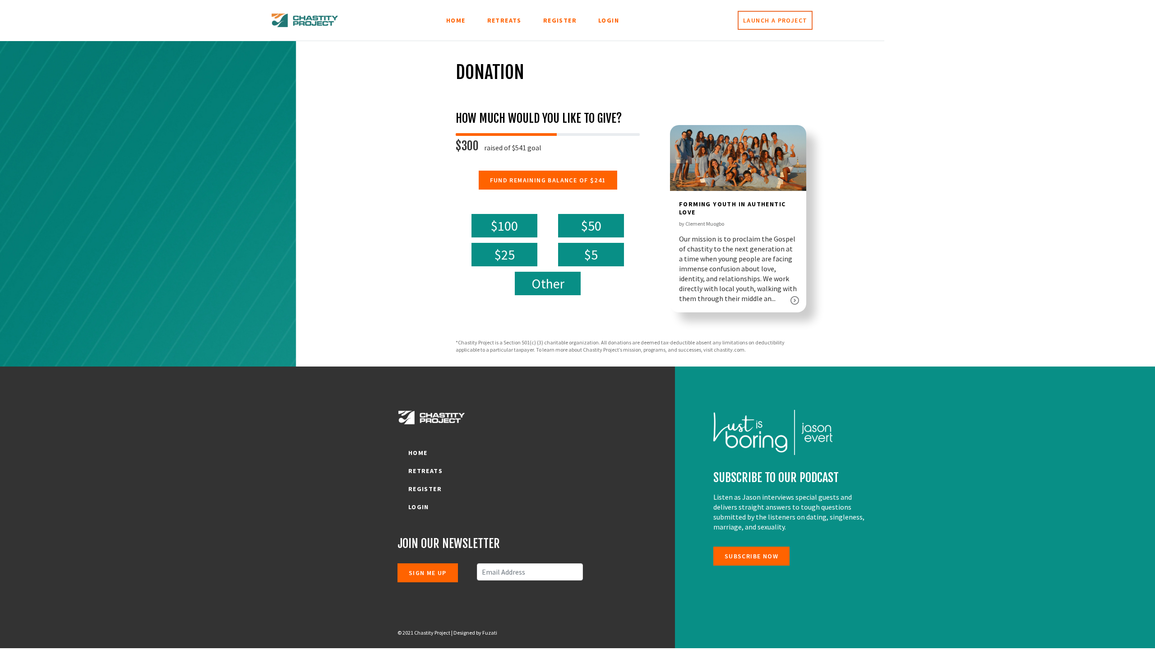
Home (456, 20)
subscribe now (751, 556)
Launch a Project (775, 20)
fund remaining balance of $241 (548, 180)
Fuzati (489, 632)
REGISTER (560, 20)
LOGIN (608, 20)
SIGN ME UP (428, 573)
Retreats (504, 20)
